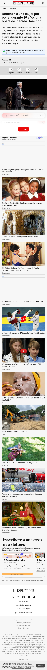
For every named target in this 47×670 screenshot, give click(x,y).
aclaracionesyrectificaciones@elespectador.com (29, 646)
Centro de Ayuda (23, 628)
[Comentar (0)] (28, 70)
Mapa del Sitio (23, 602)
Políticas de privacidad (23, 625)
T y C (21, 580)
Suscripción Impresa (23, 605)
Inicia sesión (8, 569)
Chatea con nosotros (25, 613)
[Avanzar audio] (39, 132)
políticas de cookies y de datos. (21, 668)
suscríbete (17, 569)
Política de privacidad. (36, 580)
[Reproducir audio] (5, 128)
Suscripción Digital (23, 609)
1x (42, 131)
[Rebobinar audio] (36, 132)
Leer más (23, 129)
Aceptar (40, 666)
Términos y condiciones (23, 623)
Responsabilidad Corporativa (23, 620)
